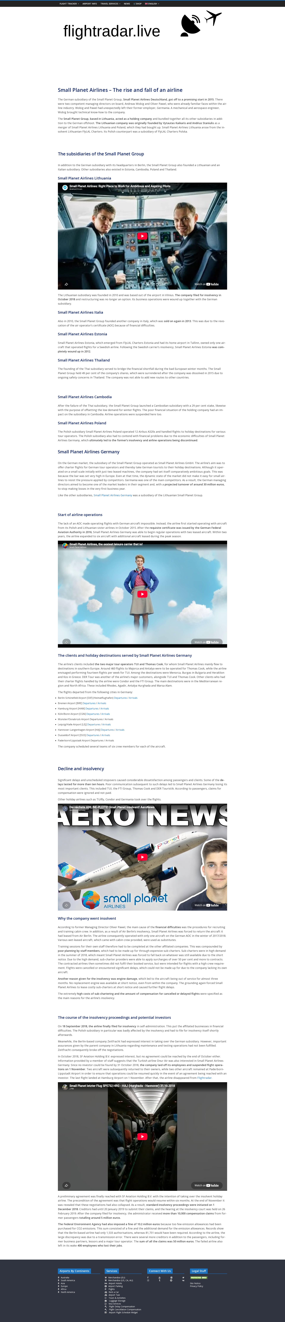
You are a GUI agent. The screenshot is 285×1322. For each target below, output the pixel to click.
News (127, 3)
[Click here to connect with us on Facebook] (147, 1277)
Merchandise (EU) (116, 1277)
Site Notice (195, 1283)
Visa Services (114, 1303)
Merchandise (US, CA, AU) (120, 1280)
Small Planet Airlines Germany (113, 495)
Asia (62, 1283)
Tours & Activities (117, 1297)
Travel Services (109, 3)
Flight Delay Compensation (121, 1306)
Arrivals (133, 697)
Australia (65, 1277)
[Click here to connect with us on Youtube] (159, 1277)
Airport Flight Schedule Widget (123, 1312)
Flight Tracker (68, 3)
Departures (120, 697)
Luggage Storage (116, 1300)
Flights (111, 1289)
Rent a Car (113, 1292)
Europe (64, 1286)
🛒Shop (137, 3)
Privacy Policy (196, 1286)
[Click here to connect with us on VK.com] (183, 1280)
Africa (63, 1289)
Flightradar (204, 1078)
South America (67, 1280)
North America (67, 1292)
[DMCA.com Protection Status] (199, 1277)
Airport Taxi (114, 1294)
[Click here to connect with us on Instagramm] (148, 1280)
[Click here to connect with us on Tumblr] (159, 1280)
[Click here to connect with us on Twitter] (183, 1277)
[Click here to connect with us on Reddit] (171, 1280)
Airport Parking (115, 1286)
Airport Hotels (115, 1283)
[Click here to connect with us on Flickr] (171, 1277)
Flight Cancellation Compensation (124, 1309)
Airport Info (90, 3)
